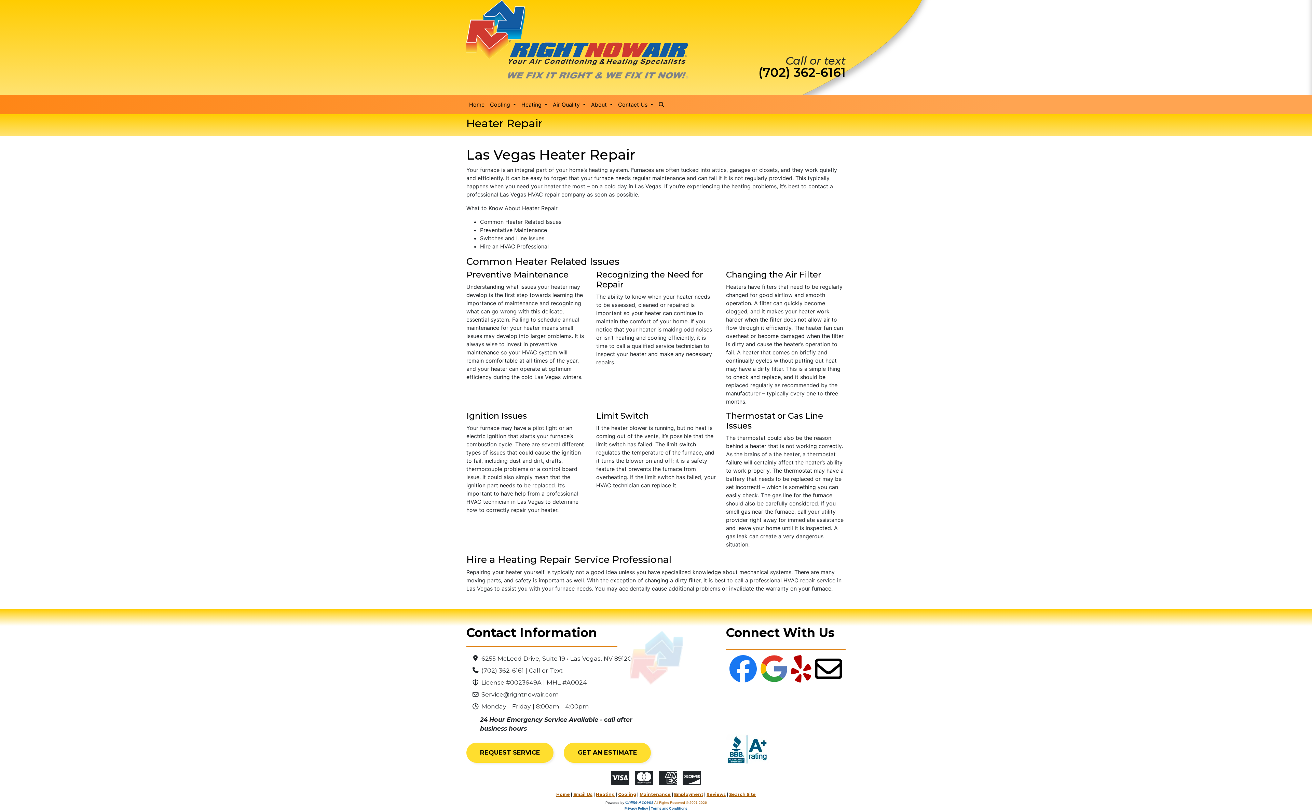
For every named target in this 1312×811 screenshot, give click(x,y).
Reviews (716, 794)
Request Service (510, 752)
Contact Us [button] (633, 104)
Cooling (627, 794)
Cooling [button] (501, 104)
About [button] (600, 104)
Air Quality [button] (567, 104)
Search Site (742, 794)
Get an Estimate (607, 752)
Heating (605, 794)
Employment (688, 794)
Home (476, 104)
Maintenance (655, 794)
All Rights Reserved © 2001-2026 (680, 803)
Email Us (582, 794)
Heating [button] (532, 104)
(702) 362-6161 (802, 72)
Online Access (639, 802)
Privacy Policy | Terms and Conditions (656, 808)
